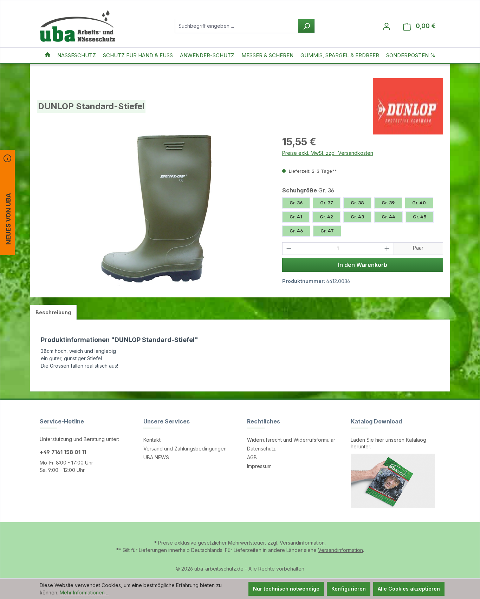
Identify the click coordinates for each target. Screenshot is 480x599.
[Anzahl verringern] (289, 249)
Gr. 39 (388, 202)
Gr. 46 (296, 230)
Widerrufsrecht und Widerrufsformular (291, 440)
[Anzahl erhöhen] (387, 249)
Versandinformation (302, 543)
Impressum (259, 466)
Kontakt (152, 440)
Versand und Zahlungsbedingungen (185, 449)
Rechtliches (263, 421)
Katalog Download (376, 421)
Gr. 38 (357, 202)
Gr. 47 (327, 230)
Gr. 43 (357, 216)
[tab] (53, 312)
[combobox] (236, 26)
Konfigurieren (348, 589)
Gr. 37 (326, 202)
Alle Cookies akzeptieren (409, 589)
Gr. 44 (388, 216)
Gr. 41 (296, 216)
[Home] (47, 55)
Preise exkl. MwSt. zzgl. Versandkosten (327, 153)
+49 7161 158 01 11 (63, 452)
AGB (252, 457)
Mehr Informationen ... (84, 592)
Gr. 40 (419, 202)
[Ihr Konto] (386, 26)
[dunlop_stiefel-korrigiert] (152, 209)
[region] (152, 209)
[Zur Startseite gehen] (77, 26)
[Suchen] (306, 26)
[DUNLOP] (408, 106)
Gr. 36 (296, 202)
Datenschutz (261, 449)
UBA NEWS (156, 457)
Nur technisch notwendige (286, 589)
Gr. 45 (419, 216)
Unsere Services (166, 421)
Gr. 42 (326, 216)
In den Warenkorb (362, 264)
